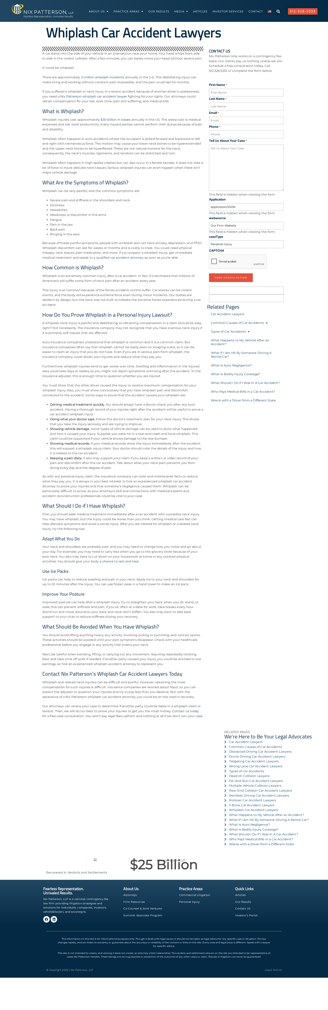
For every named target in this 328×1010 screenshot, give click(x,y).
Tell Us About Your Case (228, 141)
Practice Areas (127, 11)
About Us (97, 11)
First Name (218, 85)
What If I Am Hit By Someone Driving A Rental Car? (241, 354)
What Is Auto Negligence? (231, 365)
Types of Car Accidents (228, 331)
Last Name (218, 99)
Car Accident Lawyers (227, 314)
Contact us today (185, 711)
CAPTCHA (216, 250)
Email (214, 113)
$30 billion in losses (115, 119)
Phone (214, 126)
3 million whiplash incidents (102, 77)
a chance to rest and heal (119, 561)
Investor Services (228, 11)
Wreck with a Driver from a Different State (243, 400)
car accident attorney (127, 257)
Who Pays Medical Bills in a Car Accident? (243, 391)
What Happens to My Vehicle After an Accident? (240, 342)
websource (217, 218)
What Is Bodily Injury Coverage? (235, 374)
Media (179, 11)
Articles (200, 11)
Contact (255, 11)
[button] (278, 11)
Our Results (158, 11)
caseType (216, 237)
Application (217, 199)
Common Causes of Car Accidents (237, 323)
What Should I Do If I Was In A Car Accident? (245, 383)
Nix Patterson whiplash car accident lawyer (94, 96)
